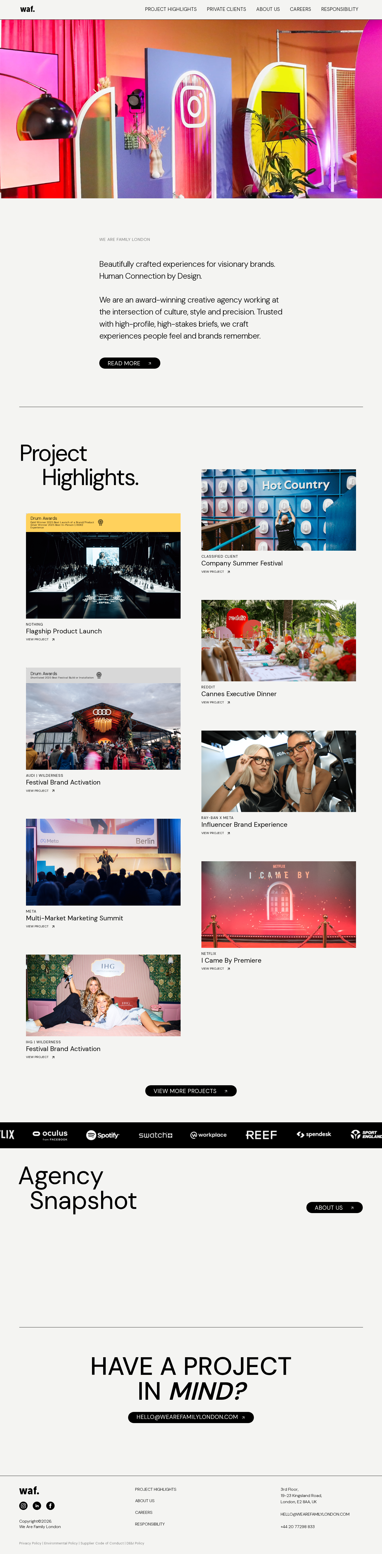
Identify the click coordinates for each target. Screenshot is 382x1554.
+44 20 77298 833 (298, 1526)
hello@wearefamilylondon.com (315, 1514)
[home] (48, 9)
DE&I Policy (135, 1543)
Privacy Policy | (31, 1543)
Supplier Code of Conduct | (103, 1543)
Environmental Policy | (62, 1543)
